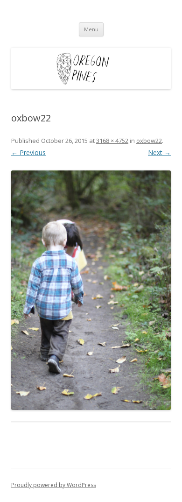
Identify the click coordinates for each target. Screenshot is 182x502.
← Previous (28, 152)
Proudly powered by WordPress (53, 485)
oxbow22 (149, 140)
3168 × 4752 (112, 140)
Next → (159, 152)
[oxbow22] (91, 290)
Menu (91, 29)
